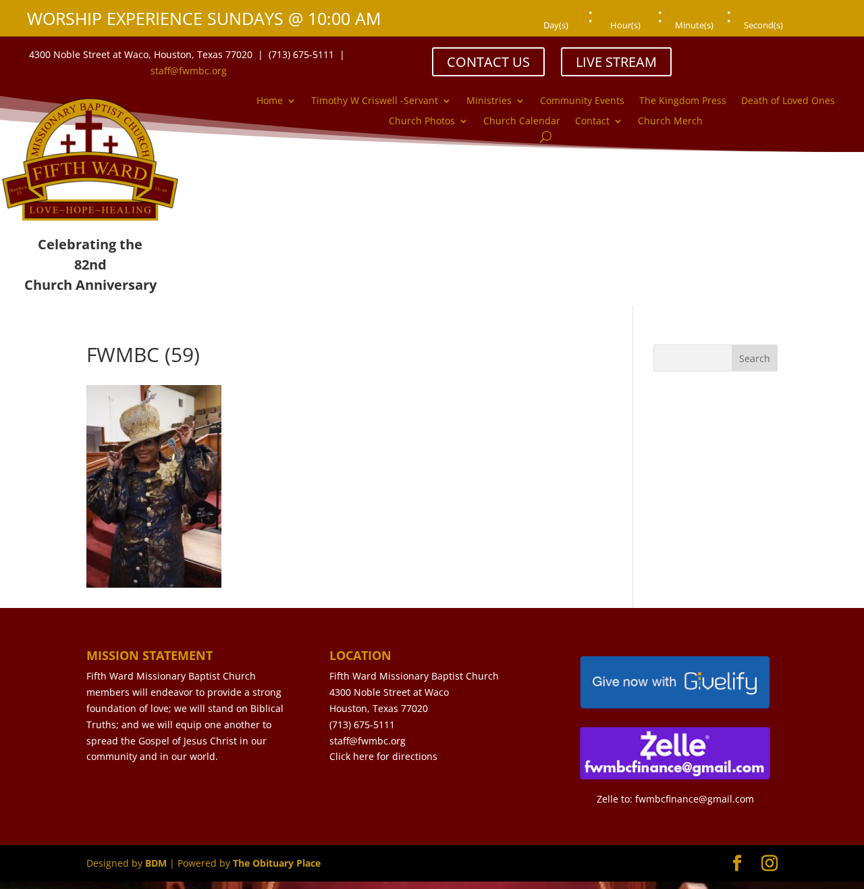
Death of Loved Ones (788, 101)
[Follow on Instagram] (773, 54)
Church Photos (422, 121)
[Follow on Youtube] (800, 54)
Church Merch (670, 121)
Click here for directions (383, 756)
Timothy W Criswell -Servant (374, 101)
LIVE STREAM (616, 62)
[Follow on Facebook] (746, 54)
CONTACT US (488, 62)
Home (269, 101)
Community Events (582, 101)
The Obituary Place (277, 863)
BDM (156, 863)
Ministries (489, 101)
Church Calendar (521, 121)
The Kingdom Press (682, 101)
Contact (592, 121)
